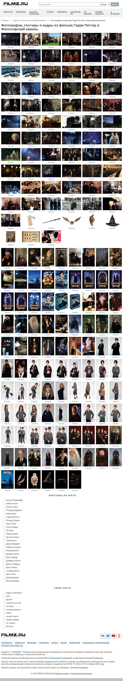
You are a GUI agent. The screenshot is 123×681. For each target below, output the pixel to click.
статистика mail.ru (12, 646)
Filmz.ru (19, 654)
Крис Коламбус (12, 581)
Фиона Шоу (11, 514)
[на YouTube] (113, 636)
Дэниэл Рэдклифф (14, 500)
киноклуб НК (76, 13)
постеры (10, 606)
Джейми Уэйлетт (13, 561)
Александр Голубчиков (61, 658)
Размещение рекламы (81, 674)
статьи (50, 12)
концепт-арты (12, 616)
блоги (54, 643)
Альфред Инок (12, 571)
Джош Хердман (13, 564)
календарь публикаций (96, 643)
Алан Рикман (12, 527)
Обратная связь (62, 674)
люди (64, 643)
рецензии (21, 12)
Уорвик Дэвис (12, 534)
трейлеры (62, 12)
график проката (99, 13)
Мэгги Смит (11, 524)
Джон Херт (11, 574)
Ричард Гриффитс (14, 510)
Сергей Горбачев (95, 658)
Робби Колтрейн (13, 547)
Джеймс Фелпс (12, 554)
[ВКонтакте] (102, 636)
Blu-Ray (9, 626)
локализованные (13, 610)
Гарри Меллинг (12, 517)
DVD (8, 596)
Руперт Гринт (12, 507)
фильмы (31, 643)
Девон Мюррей (13, 544)
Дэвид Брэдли (12, 578)
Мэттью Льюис (12, 537)
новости (8, 12)
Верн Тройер (12, 557)
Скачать (11, 47)
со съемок (10, 623)
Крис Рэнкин (11, 567)
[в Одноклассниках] (119, 636)
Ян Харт (9, 530)
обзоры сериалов (34, 13)
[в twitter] (108, 636)
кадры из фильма (14, 593)
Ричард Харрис (13, 520)
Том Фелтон (11, 541)
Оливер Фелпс (12, 551)
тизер (8, 613)
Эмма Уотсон (12, 504)
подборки (74, 643)
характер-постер (13, 603)
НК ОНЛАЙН (88, 13)
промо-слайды (12, 620)
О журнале (115, 13)
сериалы (44, 643)
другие (9, 599)
